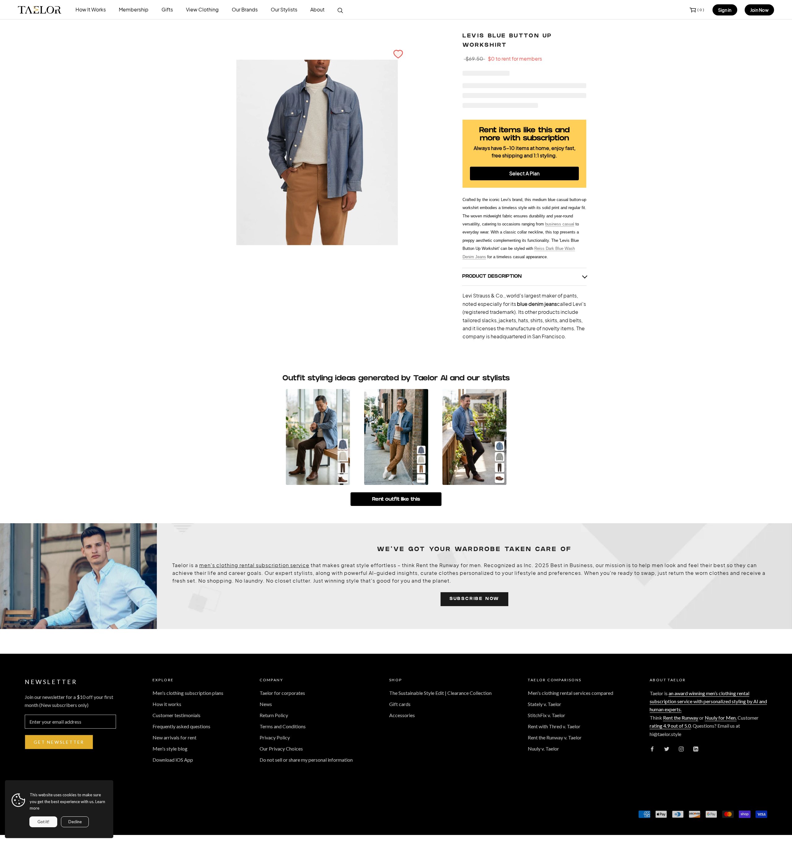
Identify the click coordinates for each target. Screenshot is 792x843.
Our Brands (245, 9)
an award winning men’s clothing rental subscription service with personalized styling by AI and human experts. (708, 701)
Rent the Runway (680, 718)
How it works (167, 704)
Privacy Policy (275, 737)
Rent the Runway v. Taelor (555, 737)
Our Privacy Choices (281, 748)
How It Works (90, 9)
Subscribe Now (474, 599)
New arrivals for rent (174, 737)
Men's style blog (170, 748)
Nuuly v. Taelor (543, 748)
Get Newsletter (59, 742)
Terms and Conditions (283, 726)
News (266, 704)
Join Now (759, 10)
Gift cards (400, 704)
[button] (398, 54)
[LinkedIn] (695, 748)
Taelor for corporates (282, 693)
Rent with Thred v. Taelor (554, 726)
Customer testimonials (176, 715)
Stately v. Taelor (544, 704)
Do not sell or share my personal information (306, 760)
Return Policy (274, 715)
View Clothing (202, 9)
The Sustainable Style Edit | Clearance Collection (440, 693)
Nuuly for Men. (721, 718)
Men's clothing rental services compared (570, 693)
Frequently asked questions (181, 726)
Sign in (725, 10)
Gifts (167, 9)
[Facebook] (652, 748)
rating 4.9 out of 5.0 (670, 726)
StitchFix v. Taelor (546, 715)
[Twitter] (666, 748)
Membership (133, 9)
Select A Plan (524, 173)
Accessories (402, 715)
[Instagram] (681, 748)
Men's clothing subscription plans (188, 693)
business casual (559, 224)
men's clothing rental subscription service (254, 565)
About (317, 9)
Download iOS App (173, 760)
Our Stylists (284, 9)
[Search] (340, 10)
